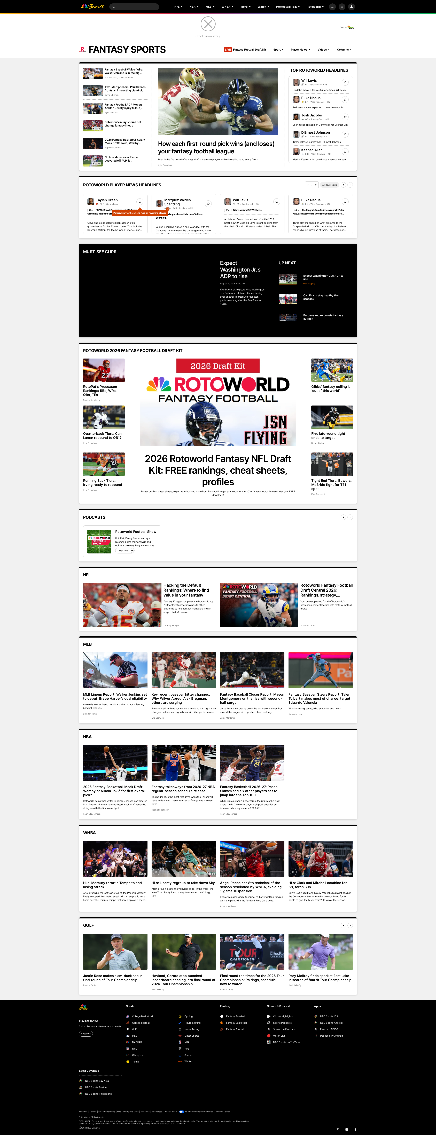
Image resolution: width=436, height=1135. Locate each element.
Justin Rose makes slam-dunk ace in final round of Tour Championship (112, 978)
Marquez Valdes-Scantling (178, 202)
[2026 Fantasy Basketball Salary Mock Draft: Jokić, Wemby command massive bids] (93, 143)
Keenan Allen (312, 150)
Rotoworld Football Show (135, 532)
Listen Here (123, 550)
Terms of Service (222, 1111)
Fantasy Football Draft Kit (245, 49)
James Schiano (125, 77)
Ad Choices (157, 1111)
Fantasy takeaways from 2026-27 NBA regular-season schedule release (183, 789)
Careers (93, 1111)
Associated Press (228, 906)
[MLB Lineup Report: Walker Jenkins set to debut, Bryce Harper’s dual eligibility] (115, 670)
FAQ (119, 1111)
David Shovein (112, 95)
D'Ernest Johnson (315, 132)
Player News (299, 49)
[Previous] (343, 185)
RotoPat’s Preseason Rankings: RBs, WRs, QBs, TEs (100, 391)
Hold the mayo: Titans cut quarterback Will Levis (319, 90)
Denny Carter (317, 443)
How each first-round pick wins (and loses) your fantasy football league (216, 147)
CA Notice (208, 1111)
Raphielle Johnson (113, 147)
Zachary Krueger (171, 625)
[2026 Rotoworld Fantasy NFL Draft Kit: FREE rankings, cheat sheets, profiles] (218, 402)
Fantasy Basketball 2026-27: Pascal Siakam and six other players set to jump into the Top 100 (249, 791)
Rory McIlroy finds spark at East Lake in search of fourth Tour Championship (320, 978)
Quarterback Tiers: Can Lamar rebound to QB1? (102, 436)
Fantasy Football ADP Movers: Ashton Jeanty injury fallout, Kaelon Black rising (124, 106)
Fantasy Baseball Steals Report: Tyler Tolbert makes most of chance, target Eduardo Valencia (319, 698)
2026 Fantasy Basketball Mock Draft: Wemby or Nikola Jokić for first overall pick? (114, 791)
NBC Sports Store (131, 1111)
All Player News (329, 185)
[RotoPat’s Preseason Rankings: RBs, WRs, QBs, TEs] (104, 370)
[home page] (92, 7)
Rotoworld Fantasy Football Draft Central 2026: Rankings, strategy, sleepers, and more (326, 590)
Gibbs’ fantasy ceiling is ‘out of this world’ (331, 389)
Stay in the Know (88, 1020)
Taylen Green (107, 200)
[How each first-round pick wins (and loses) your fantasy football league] (218, 101)
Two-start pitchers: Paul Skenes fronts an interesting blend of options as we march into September (125, 88)
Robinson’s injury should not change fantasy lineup (123, 123)
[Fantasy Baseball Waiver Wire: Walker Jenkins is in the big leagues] (93, 73)
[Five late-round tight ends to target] (332, 417)
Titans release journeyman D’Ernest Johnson (317, 141)
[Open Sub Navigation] (182, 6)
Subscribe (86, 1033)
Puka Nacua (311, 98)
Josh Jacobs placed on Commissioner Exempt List (320, 124)
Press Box (145, 1111)
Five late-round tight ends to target (328, 436)
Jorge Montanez (228, 718)
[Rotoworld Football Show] (99, 541)
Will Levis (309, 80)
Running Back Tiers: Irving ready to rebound (102, 483)
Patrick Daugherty (91, 400)
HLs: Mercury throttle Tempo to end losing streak (112, 885)
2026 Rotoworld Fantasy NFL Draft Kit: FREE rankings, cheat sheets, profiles (218, 470)
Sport (277, 49)
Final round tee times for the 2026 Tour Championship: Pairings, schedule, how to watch (252, 980)
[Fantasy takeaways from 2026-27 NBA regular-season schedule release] (184, 763)
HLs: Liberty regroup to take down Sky (183, 883)
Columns (343, 49)
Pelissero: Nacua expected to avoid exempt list (318, 107)
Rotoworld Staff (307, 625)
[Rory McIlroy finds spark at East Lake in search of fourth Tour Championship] (321, 952)
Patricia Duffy (89, 985)
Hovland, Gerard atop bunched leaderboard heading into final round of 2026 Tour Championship (183, 980)
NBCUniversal (97, 1117)
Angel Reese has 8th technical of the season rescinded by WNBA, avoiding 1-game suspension (251, 887)
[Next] (350, 185)
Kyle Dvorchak (165, 165)
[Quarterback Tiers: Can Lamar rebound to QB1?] (104, 417)
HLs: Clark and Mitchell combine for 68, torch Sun (318, 885)
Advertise (83, 1111)
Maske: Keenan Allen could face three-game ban (319, 159)
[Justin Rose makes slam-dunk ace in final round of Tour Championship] (115, 952)
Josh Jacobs (311, 115)
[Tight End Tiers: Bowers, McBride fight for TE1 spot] (332, 464)
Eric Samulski (111, 77)
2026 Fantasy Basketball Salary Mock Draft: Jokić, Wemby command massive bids (125, 141)
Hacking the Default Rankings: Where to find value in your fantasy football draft (186, 590)
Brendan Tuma (90, 713)
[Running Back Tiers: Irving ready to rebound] (104, 464)
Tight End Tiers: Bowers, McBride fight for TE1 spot (331, 485)
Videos (322, 49)
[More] (332, 6)
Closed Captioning (106, 1111)
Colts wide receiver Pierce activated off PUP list (121, 158)
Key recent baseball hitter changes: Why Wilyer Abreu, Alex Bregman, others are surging (181, 698)
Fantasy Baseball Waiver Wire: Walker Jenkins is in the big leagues (124, 71)
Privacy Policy (170, 1111)
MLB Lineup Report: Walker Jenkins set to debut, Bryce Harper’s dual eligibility (115, 696)
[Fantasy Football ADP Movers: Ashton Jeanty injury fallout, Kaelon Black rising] (93, 108)
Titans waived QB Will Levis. (247, 210)
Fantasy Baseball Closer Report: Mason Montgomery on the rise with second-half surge (252, 698)
